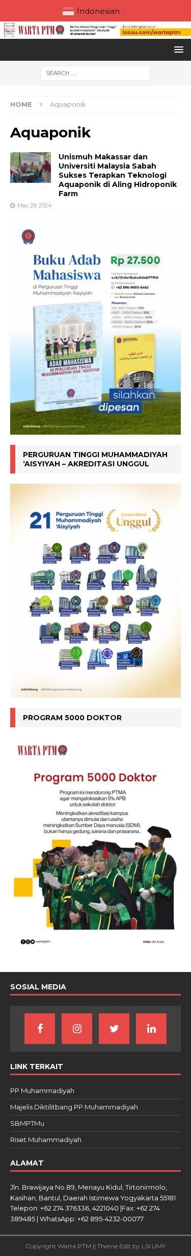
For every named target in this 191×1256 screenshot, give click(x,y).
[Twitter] (114, 1028)
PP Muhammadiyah (42, 1090)
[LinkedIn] (151, 1028)
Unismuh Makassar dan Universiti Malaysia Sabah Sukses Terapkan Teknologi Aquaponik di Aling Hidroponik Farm (118, 175)
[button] (177, 49)
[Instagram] (77, 1028)
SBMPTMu (27, 1123)
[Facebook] (39, 1028)
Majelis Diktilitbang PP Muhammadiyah (74, 1107)
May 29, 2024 (34, 205)
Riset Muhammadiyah (45, 1139)
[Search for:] (95, 73)
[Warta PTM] (95, 33)
